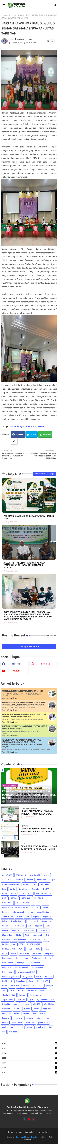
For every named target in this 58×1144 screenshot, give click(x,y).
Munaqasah (37, 935)
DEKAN (46, 889)
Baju (4, 889)
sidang (29, 1027)
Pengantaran (7, 972)
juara (42, 1013)
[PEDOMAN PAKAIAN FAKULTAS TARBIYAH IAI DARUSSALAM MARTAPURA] (10, 814)
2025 (29, 1048)
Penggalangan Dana (10, 976)
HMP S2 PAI (7, 903)
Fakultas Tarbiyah (17, 426)
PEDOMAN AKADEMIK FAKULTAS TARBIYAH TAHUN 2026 (29, 517)
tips (50, 1027)
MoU (27, 935)
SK (34, 986)
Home (10, 1132)
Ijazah (45, 907)
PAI (45, 939)
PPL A (46, 949)
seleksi (20, 1027)
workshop (13, 1032)
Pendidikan (35, 963)
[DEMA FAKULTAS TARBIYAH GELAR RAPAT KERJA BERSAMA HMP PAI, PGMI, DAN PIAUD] (10, 849)
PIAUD (29, 949)
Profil (4, 981)
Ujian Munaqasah (9, 1004)
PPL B (4, 953)
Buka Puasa (23, 889)
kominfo (5, 1018)
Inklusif (5, 912)
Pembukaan (37, 958)
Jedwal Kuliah (43, 912)
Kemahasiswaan (17, 921)
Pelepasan (49, 953)
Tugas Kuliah (7, 999)
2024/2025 (7, 875)
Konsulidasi (46, 921)
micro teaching (43, 1018)
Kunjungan (7, 926)
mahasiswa (17, 1018)
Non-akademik (20, 939)
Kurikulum (19, 926)
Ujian (31, 999)
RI (11, 981)
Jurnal (19, 916)
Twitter (33, 434)
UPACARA (21, 999)
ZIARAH (17, 1009)
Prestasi (48, 976)
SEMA (4, 986)
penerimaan (43, 1022)
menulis (29, 1018)
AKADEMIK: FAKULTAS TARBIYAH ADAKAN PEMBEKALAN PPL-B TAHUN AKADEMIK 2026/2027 (24, 565)
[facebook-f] (24, 1119)
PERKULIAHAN (8, 949)
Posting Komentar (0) (29, 646)
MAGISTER (16, 930)
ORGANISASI (35, 939)
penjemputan (7, 1027)
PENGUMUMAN (34, 944)
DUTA (22, 893)
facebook (16, 663)
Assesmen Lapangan (10, 884)
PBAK (13, 944)
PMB (38, 949)
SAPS (45, 981)
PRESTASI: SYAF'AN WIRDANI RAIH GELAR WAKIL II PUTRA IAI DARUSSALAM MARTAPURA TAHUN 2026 (24, 715)
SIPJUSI (26, 986)
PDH (22, 944)
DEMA (4, 893)
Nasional (6, 939)
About (19, 1132)
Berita (12, 889)
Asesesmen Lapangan (46, 880)
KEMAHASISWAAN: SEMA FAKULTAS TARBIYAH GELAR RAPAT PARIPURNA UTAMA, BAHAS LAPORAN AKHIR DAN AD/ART (24, 703)
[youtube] (29, 1119)
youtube (16, 670)
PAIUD (5, 944)
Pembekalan (7, 958)
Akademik (6, 880)
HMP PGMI (25, 898)
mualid (5, 1022)
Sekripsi (49, 986)
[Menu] (4, 5)
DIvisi (13, 893)
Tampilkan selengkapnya (44, 474)
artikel (36, 1009)
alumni (27, 1009)
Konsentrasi (33, 921)
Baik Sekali (44, 884)
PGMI (21, 949)
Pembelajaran (22, 958)
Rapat (31, 981)
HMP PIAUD (31, 426)
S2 (38, 981)
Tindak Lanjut (35, 995)
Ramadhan (20, 981)
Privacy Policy (44, 1132)
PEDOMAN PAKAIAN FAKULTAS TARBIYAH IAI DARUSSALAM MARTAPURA (37, 812)
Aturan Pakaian (29, 884)
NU (47, 935)
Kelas (4, 921)
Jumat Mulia (7, 916)
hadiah (26, 1013)
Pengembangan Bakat (26, 972)
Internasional (18, 912)
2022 (29, 1063)
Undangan (25, 1004)
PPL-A (13, 953)
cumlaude (6, 1013)
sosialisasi (40, 1027)
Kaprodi (36, 916)
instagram (45, 663)
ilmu (34, 1013)
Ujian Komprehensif (45, 999)
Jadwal (30, 912)
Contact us (29, 1132)
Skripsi (20, 990)
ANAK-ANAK (35, 875)
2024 (29, 1053)
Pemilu (48, 958)
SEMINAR (15, 986)
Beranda (4, 15)
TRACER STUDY (8, 995)
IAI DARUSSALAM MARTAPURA (15, 907)
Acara (46, 875)
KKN (27, 916)
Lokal (48, 926)
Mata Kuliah (43, 930)
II (33, 907)
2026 (29, 1043)
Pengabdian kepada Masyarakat (15, 967)
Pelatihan (37, 953)
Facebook (19, 434)
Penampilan (22, 963)
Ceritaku (35, 889)
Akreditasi (18, 880)
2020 (29, 1072)
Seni (4, 990)
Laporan (38, 926)
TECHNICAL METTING (36, 990)
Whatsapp (47, 434)
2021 (29, 1068)
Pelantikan (24, 953)
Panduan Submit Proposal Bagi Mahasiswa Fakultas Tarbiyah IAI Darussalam (38, 830)
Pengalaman (37, 967)
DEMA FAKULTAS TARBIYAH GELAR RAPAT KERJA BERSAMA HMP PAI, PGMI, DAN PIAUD (39, 848)
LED (29, 926)
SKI (40, 986)
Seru (12, 990)
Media (18, 935)
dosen (16, 1013)
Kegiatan (47, 916)
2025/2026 (21, 875)
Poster (38, 976)
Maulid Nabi (7, 935)
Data (30, 893)
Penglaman (27, 976)
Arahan (30, 880)
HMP (4, 898)
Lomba (13, 15)
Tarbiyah (22, 995)
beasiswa (47, 1009)
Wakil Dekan (49, 1004)
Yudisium (6, 1009)
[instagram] (33, 1119)
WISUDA (36, 1004)
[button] (55, 5)
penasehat (30, 1022)
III (38, 907)
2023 (29, 1058)
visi (3, 1032)
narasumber (17, 1022)
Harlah (26, 903)
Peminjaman (7, 963)
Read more (14, 698)
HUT (17, 903)
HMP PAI (13, 898)
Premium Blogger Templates (27, 1137)
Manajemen (29, 930)
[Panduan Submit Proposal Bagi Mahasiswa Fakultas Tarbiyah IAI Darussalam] (10, 832)
